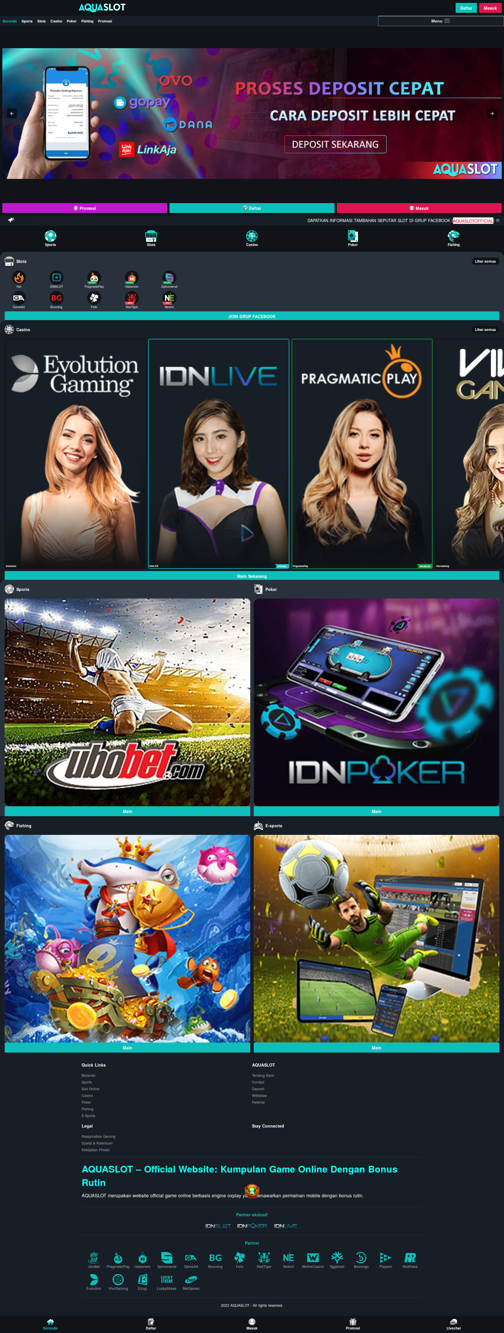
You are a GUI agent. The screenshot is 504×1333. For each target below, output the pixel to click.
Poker (72, 21)
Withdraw (259, 1095)
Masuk (490, 8)
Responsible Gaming (99, 1136)
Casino (56, 21)
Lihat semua (485, 261)
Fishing (87, 21)
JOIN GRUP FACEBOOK (252, 316)
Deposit (258, 1088)
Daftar (466, 8)
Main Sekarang (252, 576)
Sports (27, 21)
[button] (12, 113)
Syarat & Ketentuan (97, 1143)
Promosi (105, 21)
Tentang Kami (263, 1075)
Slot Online (90, 1088)
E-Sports (88, 1115)
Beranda (10, 21)
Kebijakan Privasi (96, 1149)
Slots (41, 21)
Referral (258, 1102)
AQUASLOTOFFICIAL (402, 221)
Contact (258, 1082)
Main (127, 811)
